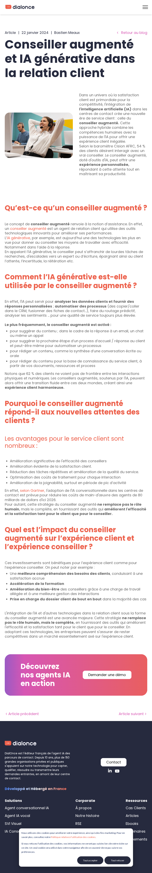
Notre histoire (87, 815)
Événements (136, 839)
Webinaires (135, 831)
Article (10, 32)
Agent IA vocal (17, 815)
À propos (83, 807)
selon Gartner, (32, 490)
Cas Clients (136, 807)
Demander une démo (107, 674)
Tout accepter (90, 860)
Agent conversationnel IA (27, 807)
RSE (78, 823)
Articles (132, 815)
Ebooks (132, 823)
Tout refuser (117, 860)
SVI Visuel (13, 823)
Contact (113, 762)
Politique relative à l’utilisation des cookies (73, 837)
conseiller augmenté (28, 228)
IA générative (18, 237)
